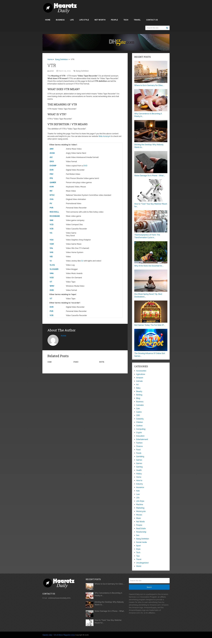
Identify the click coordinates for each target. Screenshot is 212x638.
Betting (139, 395)
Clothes (139, 426)
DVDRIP (53, 166)
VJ (51, 261)
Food (138, 450)
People (114, 20)
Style (138, 549)
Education (140, 436)
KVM (52, 187)
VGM (52, 244)
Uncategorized (142, 563)
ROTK (101, 362)
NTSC (52, 195)
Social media (141, 542)
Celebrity (140, 419)
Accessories (141, 371)
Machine (139, 504)
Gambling (140, 456)
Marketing (140, 508)
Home (47, 20)
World (138, 566)
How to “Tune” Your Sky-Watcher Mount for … (108, 621)
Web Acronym (105, 136)
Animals (139, 381)
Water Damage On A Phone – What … (110, 611)
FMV (51, 174)
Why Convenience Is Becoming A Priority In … (108, 594)
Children (139, 422)
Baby (138, 388)
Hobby (139, 474)
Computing (140, 429)
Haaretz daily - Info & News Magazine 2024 (58, 635)
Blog (138, 398)
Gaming (139, 467)
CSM (49, 362)
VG (51, 233)
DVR (51, 170)
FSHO (75, 362)
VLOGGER (54, 269)
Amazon (139, 378)
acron (51, 71)
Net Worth (100, 20)
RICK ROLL (54, 212)
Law (138, 494)
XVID (52, 290)
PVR (51, 208)
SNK (51, 220)
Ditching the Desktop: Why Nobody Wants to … (109, 603)
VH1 (51, 248)
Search (167, 28)
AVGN (52, 153)
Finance (139, 446)
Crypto (139, 432)
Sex (137, 535)
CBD (138, 415)
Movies (139, 515)
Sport (138, 546)
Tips (138, 556)
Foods (138, 453)
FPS (51, 178)
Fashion (139, 443)
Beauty (139, 391)
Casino (139, 412)
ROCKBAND (55, 216)
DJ (82, 261)
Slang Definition (82, 71)
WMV (52, 286)
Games (139, 460)
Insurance (140, 487)
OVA (51, 199)
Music (138, 518)
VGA (51, 240)
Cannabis (140, 405)
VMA (52, 273)
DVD (85, 166)
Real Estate (141, 528)
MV (51, 191)
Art (137, 384)
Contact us (152, 20)
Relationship (141, 532)
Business (60, 20)
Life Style (84, 20)
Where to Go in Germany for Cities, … (109, 584)
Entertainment (142, 439)
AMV (52, 149)
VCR (51, 229)
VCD (51, 224)
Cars (138, 408)
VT (51, 282)
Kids (138, 491)
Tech (125, 20)
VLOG (52, 265)
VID (51, 257)
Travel (137, 20)
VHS (51, 252)
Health (139, 470)
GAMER (53, 182)
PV (51, 203)
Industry (139, 484)
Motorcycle (141, 511)
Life (72, 20)
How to (139, 480)
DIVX (52, 161)
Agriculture (140, 374)
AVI (51, 157)
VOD (52, 278)
